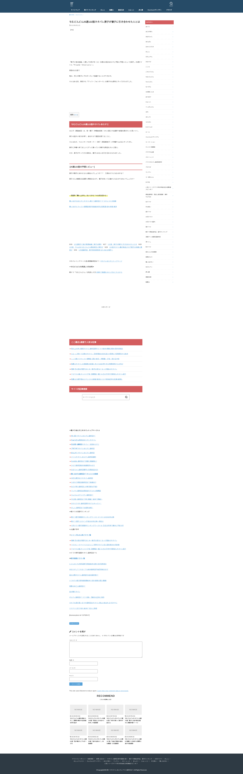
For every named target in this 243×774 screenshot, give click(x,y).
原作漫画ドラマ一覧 (78, 558)
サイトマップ (75, 10)
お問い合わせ (100, 759)
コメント (73, 640)
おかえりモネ (150, 47)
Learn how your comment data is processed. (113, 691)
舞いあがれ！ (150, 262)
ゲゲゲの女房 (150, 152)
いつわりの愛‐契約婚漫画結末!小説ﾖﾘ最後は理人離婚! (88, 580)
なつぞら (148, 87)
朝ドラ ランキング (90, 10)
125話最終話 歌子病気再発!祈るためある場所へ (96, 250)
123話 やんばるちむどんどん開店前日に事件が (86, 247)
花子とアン (149, 267)
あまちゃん (149, 36)
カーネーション (150, 142)
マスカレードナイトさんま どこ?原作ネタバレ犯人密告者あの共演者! (95, 545)
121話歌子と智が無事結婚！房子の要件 (88, 244)
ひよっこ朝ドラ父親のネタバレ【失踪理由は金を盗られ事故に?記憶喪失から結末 (99, 354)
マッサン (148, 172)
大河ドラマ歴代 (150, 222)
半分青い (148, 207)
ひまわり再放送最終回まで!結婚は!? (83, 482)
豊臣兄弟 (121, 10)
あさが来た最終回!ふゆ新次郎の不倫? (84, 486)
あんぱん (148, 41)
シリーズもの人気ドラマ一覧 (81, 535)
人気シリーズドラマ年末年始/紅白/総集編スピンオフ (158, 188)
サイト (71, 676)
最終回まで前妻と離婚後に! (84, 461)
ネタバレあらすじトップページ (111, 261)
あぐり (148, 26)
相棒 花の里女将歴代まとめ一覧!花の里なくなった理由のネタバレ (94, 369)
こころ (148, 67)
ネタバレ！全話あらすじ (85, 444)
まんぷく (148, 117)
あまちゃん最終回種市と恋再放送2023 (84, 470)
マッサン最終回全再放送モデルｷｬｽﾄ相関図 (86, 491)
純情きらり (149, 257)
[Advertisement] (105, 47)
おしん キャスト (79, 761)
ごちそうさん (150, 72)
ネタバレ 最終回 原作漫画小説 (117, 759)
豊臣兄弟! (148, 277)
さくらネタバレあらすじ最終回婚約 (83, 457)
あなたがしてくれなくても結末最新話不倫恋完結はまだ (88, 569)
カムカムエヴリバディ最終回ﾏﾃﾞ (82, 495)
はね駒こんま (150, 92)
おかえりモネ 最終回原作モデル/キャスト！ (86, 503)
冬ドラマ (148, 202)
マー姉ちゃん (150, 177)
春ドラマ (148, 227)
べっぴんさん (150, 107)
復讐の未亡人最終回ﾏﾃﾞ (77, 586)
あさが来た (149, 31)
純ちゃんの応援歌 (151, 252)
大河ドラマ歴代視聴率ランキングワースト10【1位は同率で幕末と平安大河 (97, 525)
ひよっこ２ (144, 761)
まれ (147, 112)
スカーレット (150, 157)
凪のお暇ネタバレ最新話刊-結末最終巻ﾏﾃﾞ (84, 575)
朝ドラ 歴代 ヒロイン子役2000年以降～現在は (87, 521)
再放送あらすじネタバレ (83, 440)
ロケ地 (148, 182)
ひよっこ (131, 10)
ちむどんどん (74, 623)
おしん (103, 10)
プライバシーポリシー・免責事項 (82, 759)
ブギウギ (169, 10)
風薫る (111, 10)
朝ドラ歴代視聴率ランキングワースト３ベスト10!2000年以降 (92, 517)
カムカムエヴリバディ (155, 10)
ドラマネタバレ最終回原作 (154, 162)
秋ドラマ (148, 247)
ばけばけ (148, 97)
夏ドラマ (148, 212)
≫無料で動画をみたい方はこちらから (109, 272)
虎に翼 (141, 10)
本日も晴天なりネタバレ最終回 (82, 478)
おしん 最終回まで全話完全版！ (82, 508)
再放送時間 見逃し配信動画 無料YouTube (156, 196)
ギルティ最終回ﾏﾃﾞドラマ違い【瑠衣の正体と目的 (86, 597)
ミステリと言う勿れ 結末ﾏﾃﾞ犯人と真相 (83, 608)
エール (148, 132)
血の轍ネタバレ (74, 592)
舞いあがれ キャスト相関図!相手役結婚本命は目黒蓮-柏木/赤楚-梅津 (93, 206)
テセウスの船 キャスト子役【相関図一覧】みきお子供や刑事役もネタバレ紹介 (98, 374)
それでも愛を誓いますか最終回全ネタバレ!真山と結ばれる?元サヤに (93, 603)
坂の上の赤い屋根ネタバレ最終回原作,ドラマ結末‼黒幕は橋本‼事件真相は (97, 349)
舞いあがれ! (163, 761)
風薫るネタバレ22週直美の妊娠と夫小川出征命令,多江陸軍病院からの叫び (97, 364)
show (76, 115)
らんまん (148, 122)
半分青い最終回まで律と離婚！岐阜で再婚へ (86, 499)
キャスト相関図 (150, 147)
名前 (71, 660)
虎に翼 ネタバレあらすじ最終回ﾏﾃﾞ (83, 436)
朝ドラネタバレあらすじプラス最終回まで (120, 770)
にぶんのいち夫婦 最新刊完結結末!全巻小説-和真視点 (88, 564)
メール (72, 668)
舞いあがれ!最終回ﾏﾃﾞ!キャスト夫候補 (84, 474)
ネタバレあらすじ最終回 (82, 448)
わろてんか (149, 127)
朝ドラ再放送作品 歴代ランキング (156, 232)
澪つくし (148, 242)
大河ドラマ (149, 217)
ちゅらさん (149, 82)
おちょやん (149, 56)
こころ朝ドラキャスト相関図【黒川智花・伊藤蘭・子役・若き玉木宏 (95, 359)
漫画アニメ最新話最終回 (153, 237)
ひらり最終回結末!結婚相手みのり (83, 465)
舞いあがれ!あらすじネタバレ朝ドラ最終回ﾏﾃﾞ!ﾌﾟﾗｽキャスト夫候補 (92, 201)
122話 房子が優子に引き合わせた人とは (122, 244)
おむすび (148, 62)
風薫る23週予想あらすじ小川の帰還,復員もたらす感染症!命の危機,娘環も (96, 379)
